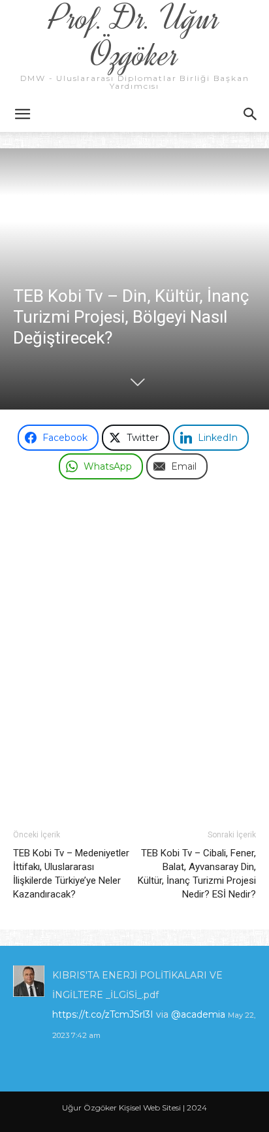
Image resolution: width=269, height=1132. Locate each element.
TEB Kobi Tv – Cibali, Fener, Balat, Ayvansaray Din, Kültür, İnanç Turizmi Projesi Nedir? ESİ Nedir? (197, 873)
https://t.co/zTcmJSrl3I (102, 1014)
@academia (199, 1014)
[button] (22, 114)
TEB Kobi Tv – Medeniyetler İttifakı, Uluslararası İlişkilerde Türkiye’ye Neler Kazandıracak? (71, 873)
